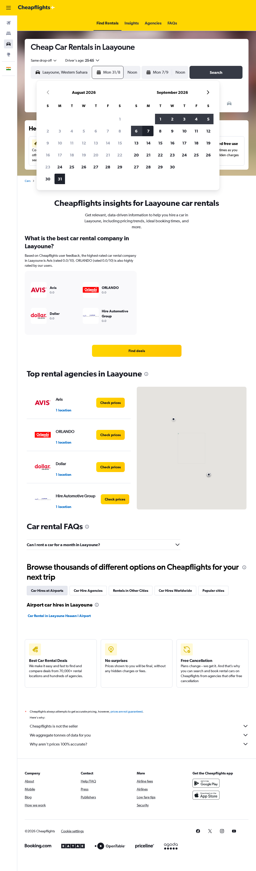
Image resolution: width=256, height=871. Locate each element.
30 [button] (47, 179)
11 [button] (72, 143)
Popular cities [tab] (213, 591)
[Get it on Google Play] (206, 783)
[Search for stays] (8, 33)
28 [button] (107, 167)
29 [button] (119, 167)
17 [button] (60, 155)
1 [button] (120, 119)
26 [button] (83, 167)
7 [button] (107, 131)
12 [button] (84, 143)
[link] (137, 351)
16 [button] (48, 155)
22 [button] (119, 155)
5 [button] (83, 131)
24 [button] (59, 167)
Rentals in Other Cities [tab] (130, 591)
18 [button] (72, 155)
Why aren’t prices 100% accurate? (58, 744)
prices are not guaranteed (126, 711)
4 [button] (71, 131)
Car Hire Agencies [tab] (88, 591)
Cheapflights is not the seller (54, 726)
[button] (8, 7)
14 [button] (108, 143)
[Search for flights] (8, 23)
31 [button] (60, 179)
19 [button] (84, 155)
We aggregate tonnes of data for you (60, 735)
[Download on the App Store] (206, 795)
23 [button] (47, 167)
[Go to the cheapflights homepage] (36, 7)
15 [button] (120, 143)
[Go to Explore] (8, 54)
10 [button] (60, 143)
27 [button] (95, 167)
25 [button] (71, 167)
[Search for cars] (8, 44)
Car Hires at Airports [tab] (47, 591)
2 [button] (47, 131)
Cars (27, 181)
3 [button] (59, 131)
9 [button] (47, 143)
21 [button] (108, 155)
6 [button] (95, 131)
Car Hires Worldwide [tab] (175, 591)
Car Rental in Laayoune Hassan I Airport (59, 616)
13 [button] (96, 143)
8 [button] (119, 131)
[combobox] (44, 60)
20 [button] (95, 155)
